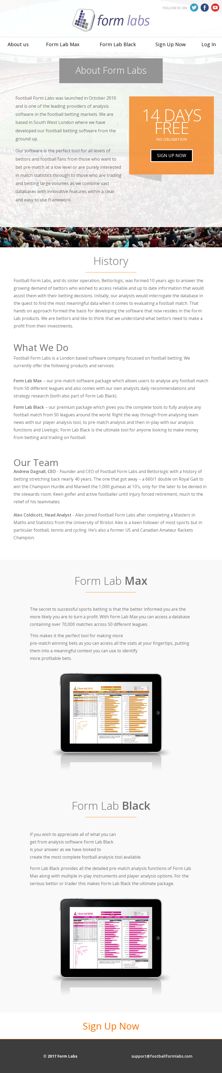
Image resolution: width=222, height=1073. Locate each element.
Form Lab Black (118, 44)
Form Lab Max (62, 44)
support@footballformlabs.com (161, 1056)
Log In (208, 44)
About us (18, 44)
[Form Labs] (111, 20)
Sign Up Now (170, 44)
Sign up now (171, 155)
